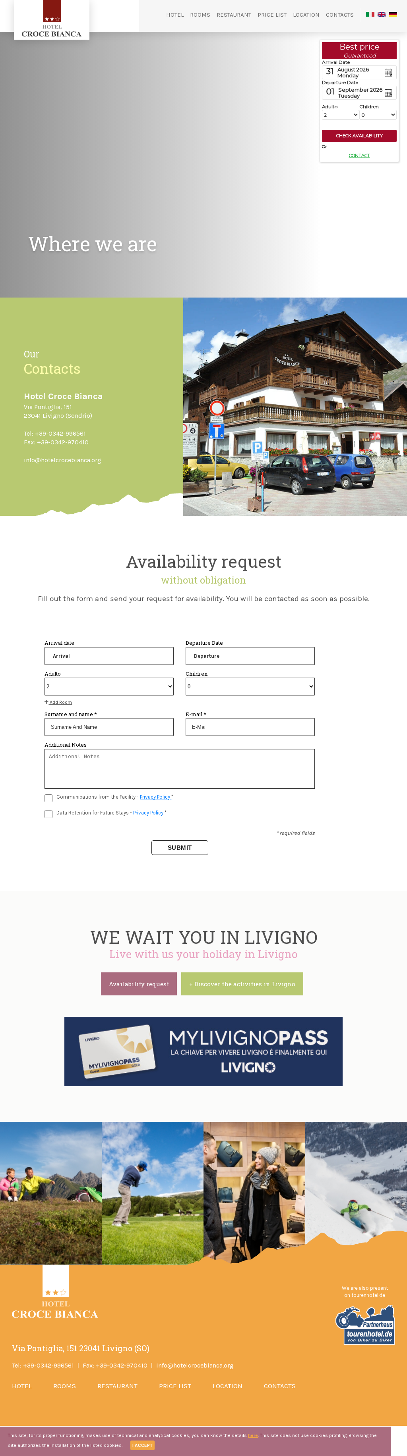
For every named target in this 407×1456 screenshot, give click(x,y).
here (253, 1435)
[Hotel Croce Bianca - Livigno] (51, 34)
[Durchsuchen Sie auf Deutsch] (393, 15)
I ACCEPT (142, 1445)
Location (306, 14)
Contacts (340, 14)
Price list (272, 14)
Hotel (175, 14)
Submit (180, 847)
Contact (359, 155)
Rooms (200, 14)
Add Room (60, 702)
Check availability (359, 135)
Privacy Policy (155, 797)
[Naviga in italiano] (370, 15)
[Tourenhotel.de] (364, 1343)
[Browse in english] (382, 15)
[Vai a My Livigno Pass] (203, 1051)
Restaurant (234, 14)
